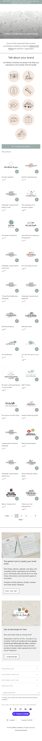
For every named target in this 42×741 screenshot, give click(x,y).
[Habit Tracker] (31, 373)
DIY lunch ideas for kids (29, 266)
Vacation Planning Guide (30, 415)
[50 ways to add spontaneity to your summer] (11, 373)
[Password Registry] (11, 315)
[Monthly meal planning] (31, 165)
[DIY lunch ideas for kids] (31, 254)
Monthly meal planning (29, 177)
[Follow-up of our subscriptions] (31, 493)
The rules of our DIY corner (10, 415)
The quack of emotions (9, 235)
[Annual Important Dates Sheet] (31, 462)
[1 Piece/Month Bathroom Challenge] (11, 285)
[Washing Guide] (31, 315)
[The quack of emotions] (11, 224)
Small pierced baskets (29, 443)
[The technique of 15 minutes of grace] (31, 194)
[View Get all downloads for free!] (21, 613)
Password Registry (8, 326)
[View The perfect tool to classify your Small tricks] (21, 545)
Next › (21, 520)
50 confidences (7, 354)
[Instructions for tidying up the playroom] (31, 224)
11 (35, 516)
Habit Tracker (26, 385)
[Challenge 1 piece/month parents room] (11, 194)
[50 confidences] (11, 343)
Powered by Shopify (21, 730)
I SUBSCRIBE (11, 657)
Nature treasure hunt (9, 504)
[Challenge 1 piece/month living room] (11, 254)
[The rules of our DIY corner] (11, 404)
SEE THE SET (12, 591)
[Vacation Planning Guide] (31, 404)
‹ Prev (7, 516)
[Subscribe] (39, 692)
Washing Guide (27, 326)
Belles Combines (17, 727)
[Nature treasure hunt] (11, 493)
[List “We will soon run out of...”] (31, 343)
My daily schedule (7, 177)
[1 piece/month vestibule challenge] (11, 432)
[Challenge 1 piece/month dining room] (11, 462)
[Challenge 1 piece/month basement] (31, 285)
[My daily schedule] (11, 165)
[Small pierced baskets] (31, 432)
